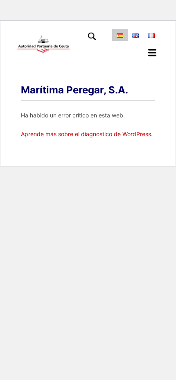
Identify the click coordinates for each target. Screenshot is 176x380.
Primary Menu (154, 53)
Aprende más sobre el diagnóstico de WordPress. (87, 133)
